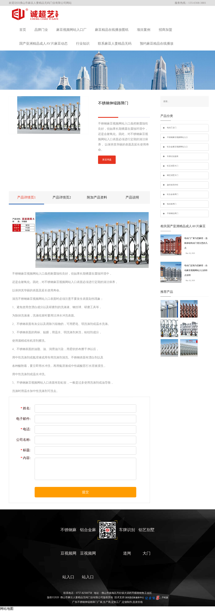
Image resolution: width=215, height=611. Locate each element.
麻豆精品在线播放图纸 (111, 29)
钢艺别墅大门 (172, 175)
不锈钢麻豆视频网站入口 (177, 137)
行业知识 (82, 43)
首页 (22, 29)
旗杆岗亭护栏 (172, 185)
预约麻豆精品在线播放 (156, 43)
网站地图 (6, 608)
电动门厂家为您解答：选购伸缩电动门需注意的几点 (195, 243)
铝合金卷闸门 (172, 194)
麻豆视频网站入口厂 (71, 29)
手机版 (165, 597)
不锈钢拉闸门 (172, 213)
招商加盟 (165, 29)
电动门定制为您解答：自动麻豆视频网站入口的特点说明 (195, 270)
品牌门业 (41, 29)
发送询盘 (106, 159)
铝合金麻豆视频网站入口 (177, 147)
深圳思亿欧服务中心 (134, 597)
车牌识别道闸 (172, 156)
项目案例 (143, 29)
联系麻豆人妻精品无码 (114, 43)
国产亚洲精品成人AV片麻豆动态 (43, 43)
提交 (85, 492)
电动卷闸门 (171, 204)
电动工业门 (171, 128)
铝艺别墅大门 (172, 166)
